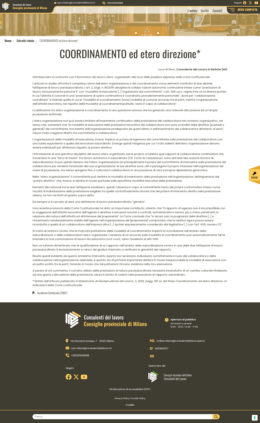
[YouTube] (85, 378)
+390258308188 (114, 3)
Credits (130, 405)
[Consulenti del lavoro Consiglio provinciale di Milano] (6, 6)
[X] (77, 378)
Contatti (217, 10)
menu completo (247, 9)
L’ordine (192, 10)
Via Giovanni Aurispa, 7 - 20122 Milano (92, 341)
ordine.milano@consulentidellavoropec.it (181, 341)
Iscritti (205, 10)
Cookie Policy (138, 398)
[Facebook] (69, 378)
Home (8, 40)
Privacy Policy (122, 398)
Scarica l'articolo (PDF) (52, 293)
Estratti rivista (25, 40)
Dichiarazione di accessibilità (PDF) (130, 389)
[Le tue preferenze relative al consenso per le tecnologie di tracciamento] (255, 418)
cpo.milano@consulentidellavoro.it (76, 2)
